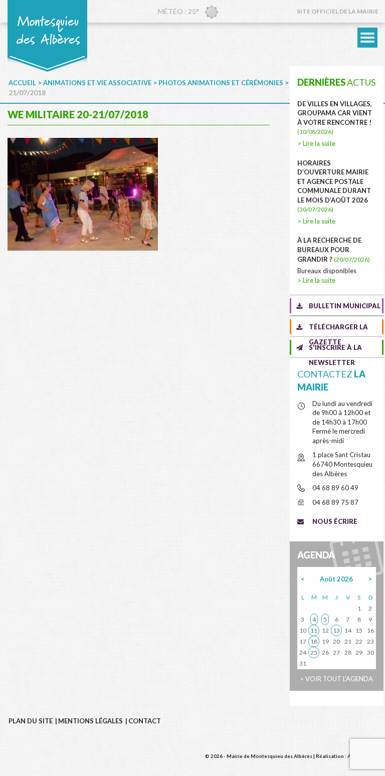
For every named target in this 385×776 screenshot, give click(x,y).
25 (313, 652)
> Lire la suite (316, 143)
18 (313, 641)
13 (336, 630)
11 (313, 630)
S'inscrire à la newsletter (335, 349)
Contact (144, 721)
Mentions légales (90, 721)
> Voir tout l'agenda (336, 679)
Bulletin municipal (344, 306)
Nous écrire (334, 521)
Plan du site (31, 721)
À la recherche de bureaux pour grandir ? (333, 249)
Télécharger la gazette (338, 328)
